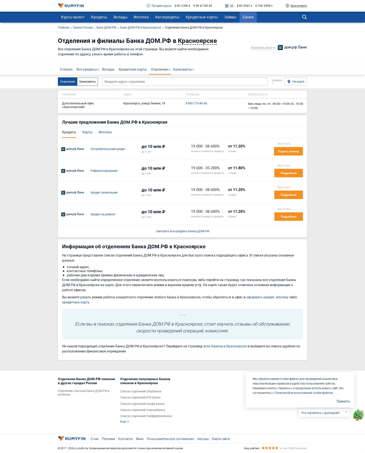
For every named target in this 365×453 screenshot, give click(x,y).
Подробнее (289, 173)
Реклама (108, 439)
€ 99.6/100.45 (202, 6)
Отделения (159, 69)
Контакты (125, 439)
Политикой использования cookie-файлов (304, 393)
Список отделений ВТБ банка (140, 397)
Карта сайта (221, 439)
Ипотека (141, 16)
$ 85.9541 (243, 6)
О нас (95, 439)
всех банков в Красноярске (225, 346)
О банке (66, 69)
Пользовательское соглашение (170, 439)
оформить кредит (260, 297)
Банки (248, 16)
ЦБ (232, 6)
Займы (230, 16)
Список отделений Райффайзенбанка (146, 416)
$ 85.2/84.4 (182, 6)
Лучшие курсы (161, 6)
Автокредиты (167, 16)
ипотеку (282, 297)
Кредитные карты (202, 16)
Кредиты (99, 16)
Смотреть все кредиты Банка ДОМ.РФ (182, 231)
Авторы (203, 439)
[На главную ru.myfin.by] (71, 438)
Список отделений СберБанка (140, 391)
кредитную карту (75, 302)
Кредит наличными (104, 192)
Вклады (120, 16)
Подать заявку (288, 151)
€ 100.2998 (262, 6)
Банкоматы (182, 69)
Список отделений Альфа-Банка (142, 404)
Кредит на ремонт (103, 214)
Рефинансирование (104, 171)
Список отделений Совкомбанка (142, 410)
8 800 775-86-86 (196, 103)
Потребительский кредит (108, 149)
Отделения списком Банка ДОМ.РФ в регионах (83, 392)
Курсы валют (73, 16)
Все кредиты (87, 69)
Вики (139, 439)
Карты (87, 132)
